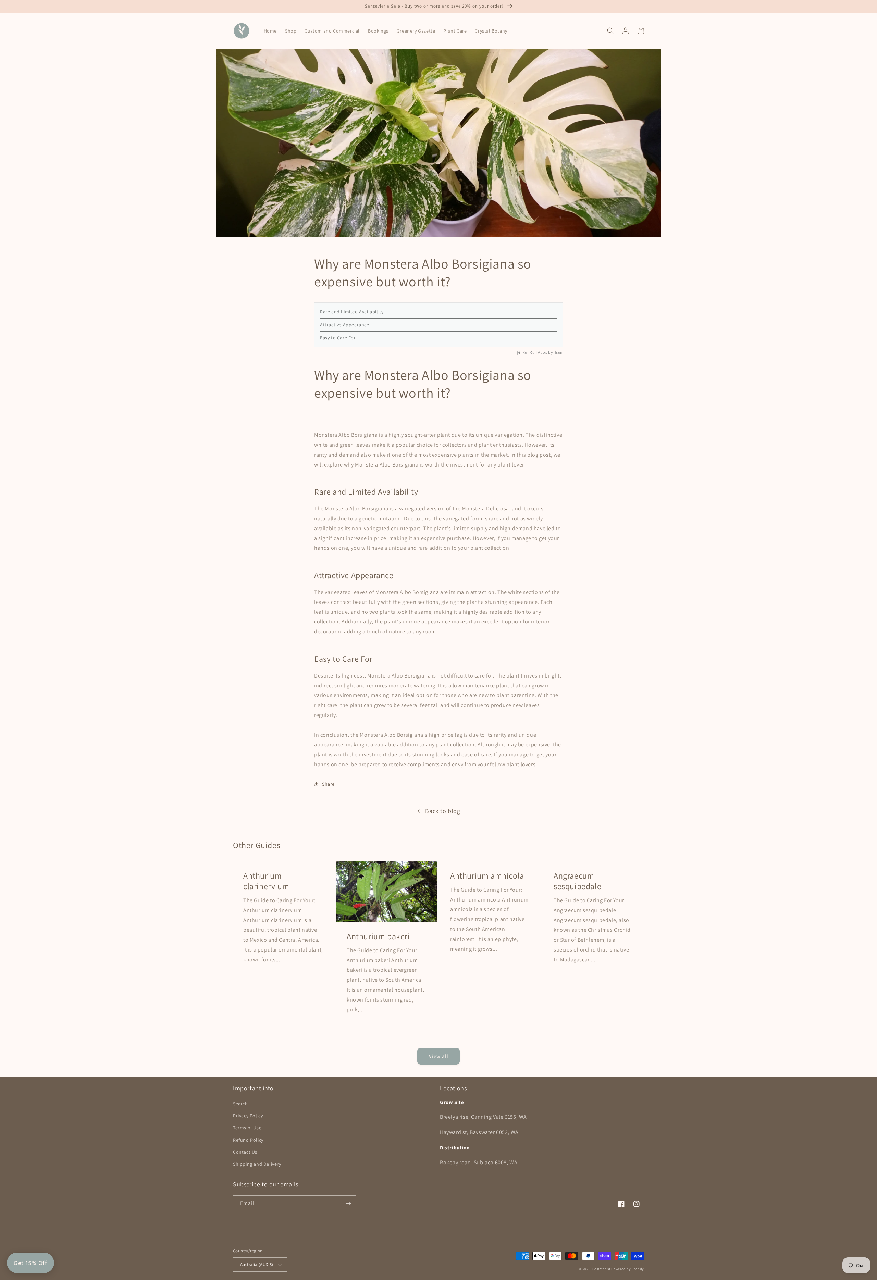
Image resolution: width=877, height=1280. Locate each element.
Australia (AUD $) (256, 1264)
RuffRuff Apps (534, 352)
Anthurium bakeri (378, 936)
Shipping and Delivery (257, 1164)
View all (438, 1056)
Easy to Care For (338, 338)
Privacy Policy (248, 1116)
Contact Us (245, 1152)
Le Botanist (601, 1269)
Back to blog (442, 811)
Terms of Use (247, 1127)
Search (240, 1104)
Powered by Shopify (627, 1269)
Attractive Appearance (344, 325)
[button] (610, 30)
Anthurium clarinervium (266, 881)
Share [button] (328, 784)
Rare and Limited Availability (351, 312)
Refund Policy (248, 1140)
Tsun (558, 352)
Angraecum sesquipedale (577, 881)
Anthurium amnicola (487, 875)
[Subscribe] (348, 1203)
